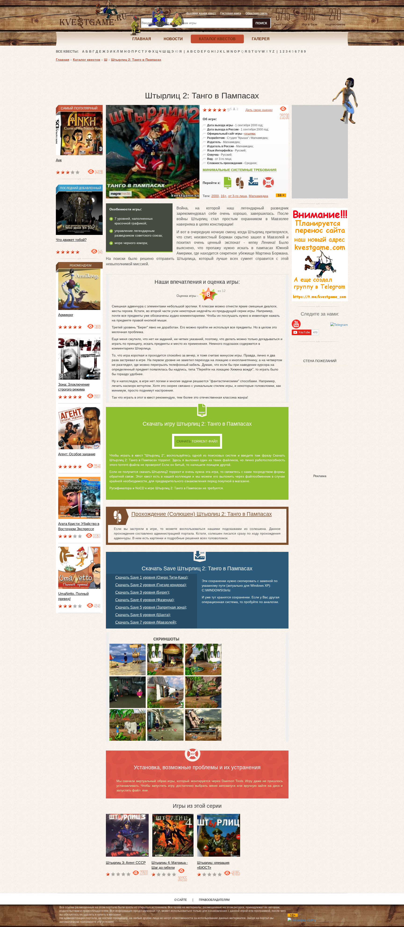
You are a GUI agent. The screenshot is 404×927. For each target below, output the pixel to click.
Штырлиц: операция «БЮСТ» (213, 865)
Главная (62, 59)
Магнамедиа (258, 196)
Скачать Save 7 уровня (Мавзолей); (146, 622)
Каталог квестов (86, 59)
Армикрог (65, 315)
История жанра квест (201, 13)
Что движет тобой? (71, 240)
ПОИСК (261, 23)
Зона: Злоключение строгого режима (74, 386)
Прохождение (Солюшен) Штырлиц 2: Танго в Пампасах (201, 514)
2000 (215, 196)
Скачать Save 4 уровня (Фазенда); (144, 600)
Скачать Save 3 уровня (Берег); (142, 592)
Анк (59, 160)
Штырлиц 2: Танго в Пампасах (136, 59)
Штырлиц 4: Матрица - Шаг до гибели (170, 865)
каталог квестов (217, 39)
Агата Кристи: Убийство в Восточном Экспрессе (78, 526)
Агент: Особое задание (76, 454)
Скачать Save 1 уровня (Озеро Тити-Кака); (151, 577)
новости (173, 39)
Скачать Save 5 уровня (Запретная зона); (151, 607)
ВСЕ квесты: (67, 51)
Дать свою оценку (259, 110)
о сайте (180, 900)
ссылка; (250, 133)
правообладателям (214, 900)
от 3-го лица (237, 196)
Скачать (197, 441)
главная (141, 39)
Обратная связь (256, 13)
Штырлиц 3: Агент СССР (126, 863)
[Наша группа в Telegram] (339, 324)
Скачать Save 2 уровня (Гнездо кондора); (151, 585)
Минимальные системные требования (239, 170)
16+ (223, 196)
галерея (261, 39)
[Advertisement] (141, 74)
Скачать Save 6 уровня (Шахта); (143, 615)
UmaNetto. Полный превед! (73, 596)
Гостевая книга (230, 13)
